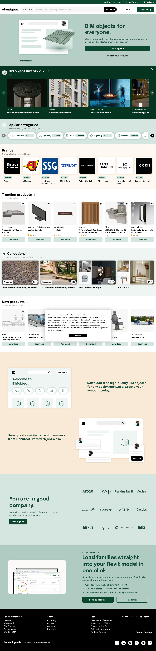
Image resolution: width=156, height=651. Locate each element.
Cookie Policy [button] (65, 327)
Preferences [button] (59, 330)
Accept (78, 335)
